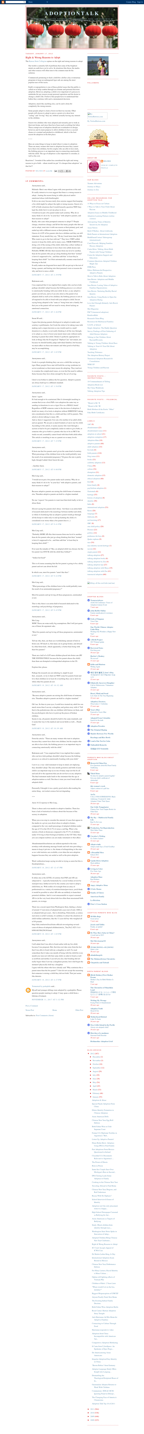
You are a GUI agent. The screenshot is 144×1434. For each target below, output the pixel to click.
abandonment (92, 427)
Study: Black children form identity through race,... (102, 1226)
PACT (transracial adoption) (98, 312)
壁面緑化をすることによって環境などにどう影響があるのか (103, 993)
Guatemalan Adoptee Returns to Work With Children (104, 1386)
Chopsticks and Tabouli (99, 962)
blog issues (91, 456)
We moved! (94, 658)
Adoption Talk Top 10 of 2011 (103, 1403)
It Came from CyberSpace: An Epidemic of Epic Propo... (103, 1347)
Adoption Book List (95, 384)
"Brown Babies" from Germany (103, 1365)
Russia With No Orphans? (102, 1195)
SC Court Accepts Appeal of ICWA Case (102, 1249)
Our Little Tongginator (99, 807)
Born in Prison (97, 1165)
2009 (92, 1416)
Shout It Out (94, 1011)
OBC (89, 523)
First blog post (95, 650)
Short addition (95, 863)
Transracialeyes (96, 600)
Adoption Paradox (97, 726)
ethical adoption (93, 478)
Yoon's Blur (95, 709)
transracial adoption (95, 574)
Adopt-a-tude (95, 844)
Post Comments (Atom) (45, 1015)
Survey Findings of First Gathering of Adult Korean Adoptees (101, 332)
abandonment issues (95, 430)
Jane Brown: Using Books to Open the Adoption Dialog (101, 298)
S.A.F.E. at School (94, 325)
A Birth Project (96, 639)
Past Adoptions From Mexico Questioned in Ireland (103, 1150)
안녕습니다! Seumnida (99, 748)
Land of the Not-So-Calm (100, 741)
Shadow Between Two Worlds (101, 733)
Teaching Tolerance (94, 352)
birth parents (92, 453)
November (97, 1060)
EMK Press (91, 267)
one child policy (93, 526)
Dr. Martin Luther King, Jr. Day (103, 1254)
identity (90, 501)
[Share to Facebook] (67, 171)
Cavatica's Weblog (97, 836)
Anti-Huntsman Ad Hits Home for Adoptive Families (104, 1318)
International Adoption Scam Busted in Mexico (103, 1259)
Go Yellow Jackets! (97, 838)
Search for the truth (96, 720)
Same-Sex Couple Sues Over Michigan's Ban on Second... (104, 1170)
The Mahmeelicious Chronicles (102, 958)
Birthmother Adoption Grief (101, 1041)
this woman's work (97, 786)
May (95, 1082)
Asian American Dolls (100, 1116)
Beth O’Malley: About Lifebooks (100, 231)
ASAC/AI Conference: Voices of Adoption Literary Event (101, 603)
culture (90, 469)
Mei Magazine (93, 309)
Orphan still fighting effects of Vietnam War (103, 1278)
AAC (89, 424)
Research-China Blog (95, 318)
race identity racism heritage (98, 545)
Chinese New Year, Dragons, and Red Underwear (104, 1190)
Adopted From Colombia (100, 718)
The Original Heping (98, 729)
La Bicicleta (95, 900)
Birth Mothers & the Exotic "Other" (100, 409)
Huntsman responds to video (103, 1330)
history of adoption (94, 497)
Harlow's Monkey (97, 656)
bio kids (90, 450)
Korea (89, 510)
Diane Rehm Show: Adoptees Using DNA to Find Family (103, 1144)
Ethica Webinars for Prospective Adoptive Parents (99, 271)
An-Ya (92, 794)
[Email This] (59, 171)
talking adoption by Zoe (96, 561)
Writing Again (95, 666)
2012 (92, 1053)
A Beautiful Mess (97, 852)
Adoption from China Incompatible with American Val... (104, 1336)
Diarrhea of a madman (99, 1033)
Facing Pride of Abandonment (100, 1002)
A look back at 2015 (97, 935)
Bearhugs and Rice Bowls (100, 737)
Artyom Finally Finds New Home (104, 1297)
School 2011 (94, 855)
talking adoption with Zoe (97, 571)
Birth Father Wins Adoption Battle (105, 1307)
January (96, 1097)
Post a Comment (32, 1005)
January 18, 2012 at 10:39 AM (47, 728)
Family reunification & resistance (101, 613)
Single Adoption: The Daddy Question (102, 328)
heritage (90, 494)
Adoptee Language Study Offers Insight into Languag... (104, 1370)
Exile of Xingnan (97, 618)
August (96, 1071)
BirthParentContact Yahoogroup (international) (99, 238)
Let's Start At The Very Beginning (101, 695)
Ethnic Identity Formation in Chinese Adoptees (103, 1111)
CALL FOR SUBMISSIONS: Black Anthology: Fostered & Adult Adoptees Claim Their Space (102, 798)
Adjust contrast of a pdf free (99, 788)
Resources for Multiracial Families (100, 321)
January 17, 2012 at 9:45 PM (46, 610)
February (96, 1093)
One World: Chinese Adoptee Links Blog (101, 628)
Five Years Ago (95, 871)
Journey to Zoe (93, 189)
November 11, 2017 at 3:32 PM (48, 999)
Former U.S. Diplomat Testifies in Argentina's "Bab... (104, 1134)
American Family (97, 896)
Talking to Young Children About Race (102, 343)
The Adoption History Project (98, 355)
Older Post (79, 1010)
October (96, 1064)
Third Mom (95, 773)
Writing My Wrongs (98, 1000)
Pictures (90, 529)
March (95, 1089)
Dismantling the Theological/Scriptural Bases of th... (105, 1378)
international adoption (96, 507)
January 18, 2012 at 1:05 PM (46, 934)
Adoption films (93, 440)
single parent (92, 552)
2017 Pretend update (97, 642)
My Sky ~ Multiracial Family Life (101, 818)
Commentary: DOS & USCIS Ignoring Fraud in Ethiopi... (103, 1392)
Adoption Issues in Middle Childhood (101, 212)
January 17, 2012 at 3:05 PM (46, 352)
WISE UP (90, 364)
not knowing (92, 520)
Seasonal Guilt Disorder (98, 1035)
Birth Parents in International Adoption (102, 234)
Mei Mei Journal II (98, 940)
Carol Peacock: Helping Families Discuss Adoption (99, 244)
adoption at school (94, 434)
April (95, 1086)
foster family (92, 485)
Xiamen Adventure (94, 183)
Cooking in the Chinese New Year (105, 1182)
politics (90, 533)
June (95, 1078)
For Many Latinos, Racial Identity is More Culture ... (105, 1272)
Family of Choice (97, 892)
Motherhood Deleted (98, 1016)
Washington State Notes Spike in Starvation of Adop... (104, 1232)
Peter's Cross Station (98, 904)
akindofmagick (96, 955)
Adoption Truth (96, 1008)
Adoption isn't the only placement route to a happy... (105, 1207)
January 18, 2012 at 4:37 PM (46, 979)
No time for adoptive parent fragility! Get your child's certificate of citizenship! (102, 778)
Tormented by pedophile (41, 986)
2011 (92, 1409)
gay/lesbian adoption (95, 488)
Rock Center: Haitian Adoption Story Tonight (104, 1312)
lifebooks (91, 517)
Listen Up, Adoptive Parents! (103, 1139)
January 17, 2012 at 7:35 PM (46, 441)
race (89, 542)
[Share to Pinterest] (69, 171)
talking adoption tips (95, 564)
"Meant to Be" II (93, 403)
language (90, 513)
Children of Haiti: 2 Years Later (104, 1283)
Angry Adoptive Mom (99, 885)
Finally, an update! (96, 927)
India (89, 504)
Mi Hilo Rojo (95, 916)
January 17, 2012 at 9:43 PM (46, 576)
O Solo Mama (95, 889)
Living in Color (96, 868)
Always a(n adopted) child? (99, 1027)
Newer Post (30, 1010)
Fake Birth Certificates (95, 412)
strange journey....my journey (102, 947)
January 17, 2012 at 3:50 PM (46, 386)
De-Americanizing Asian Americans (101, 1354)
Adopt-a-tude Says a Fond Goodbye (102, 846)
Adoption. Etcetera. (98, 701)
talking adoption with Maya (98, 568)
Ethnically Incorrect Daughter (102, 682)
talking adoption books (96, 558)
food (89, 481)
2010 (92, 1412)
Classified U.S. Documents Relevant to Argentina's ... (103, 1157)
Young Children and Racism (98, 367)
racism (89, 549)
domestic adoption (94, 475)
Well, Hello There (96, 830)
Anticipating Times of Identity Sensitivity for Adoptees (99, 223)
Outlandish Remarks (98, 744)
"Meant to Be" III (93, 406)
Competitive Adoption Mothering (105, 1342)
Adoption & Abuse (99, 1100)
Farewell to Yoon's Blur (98, 712)
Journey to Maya (93, 186)
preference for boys (94, 536)
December (97, 1056)
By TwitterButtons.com (96, 121)
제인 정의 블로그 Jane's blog (101, 672)
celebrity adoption (94, 462)
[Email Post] (55, 171)
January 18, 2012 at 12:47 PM (47, 867)
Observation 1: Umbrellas (99, 704)
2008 (92, 1420)
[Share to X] (64, 171)
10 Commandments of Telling (98, 381)
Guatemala (91, 491)
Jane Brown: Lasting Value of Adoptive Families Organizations (102, 286)
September (97, 1067)
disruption (91, 472)
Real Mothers (94, 879)
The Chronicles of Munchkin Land (101, 988)
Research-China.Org (98, 763)
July (94, 1075)
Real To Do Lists (96, 822)
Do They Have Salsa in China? (102, 932)
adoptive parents (93, 443)
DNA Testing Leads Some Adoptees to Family (101, 1177)
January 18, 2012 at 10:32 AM (47, 685)
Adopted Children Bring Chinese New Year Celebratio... (104, 1239)
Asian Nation (92, 227)
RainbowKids (92, 315)
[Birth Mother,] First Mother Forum (101, 976)
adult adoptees (93, 446)
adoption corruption (95, 437)
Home (54, 1010)
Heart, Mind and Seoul (99, 693)
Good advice (94, 918)
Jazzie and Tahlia (97, 924)
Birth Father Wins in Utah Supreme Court (102, 1128)
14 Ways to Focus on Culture (98, 203)
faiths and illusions (97, 664)
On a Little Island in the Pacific (102, 1025)
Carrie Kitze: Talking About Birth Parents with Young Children (100, 250)
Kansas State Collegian (38, 61)
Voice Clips (94, 621)
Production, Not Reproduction (102, 827)
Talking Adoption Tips (96, 391)
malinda (107, 161)
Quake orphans (93, 539)
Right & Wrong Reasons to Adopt (105, 1244)
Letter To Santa (95, 1019)
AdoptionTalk (72, 13)
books (89, 459)
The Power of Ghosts (100, 1162)
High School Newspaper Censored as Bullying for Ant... (105, 1213)
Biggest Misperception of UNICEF (105, 1293)
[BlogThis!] (61, 171)
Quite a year (94, 949)
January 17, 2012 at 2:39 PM (46, 274)
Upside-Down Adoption (99, 860)
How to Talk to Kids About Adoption (101, 276)
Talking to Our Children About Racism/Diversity (99, 338)
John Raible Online (98, 610)
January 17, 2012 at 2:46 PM (46, 312)
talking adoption (93, 555)
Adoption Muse (96, 877)
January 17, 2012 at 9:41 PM (46, 524)
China (89, 465)
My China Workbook (95, 388)
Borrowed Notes (96, 648)
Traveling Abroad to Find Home (104, 1186)
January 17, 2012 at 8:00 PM (46, 469)
